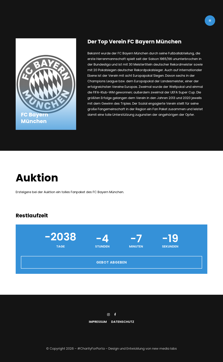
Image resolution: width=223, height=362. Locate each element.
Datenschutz (122, 322)
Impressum (98, 322)
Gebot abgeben (111, 262)
